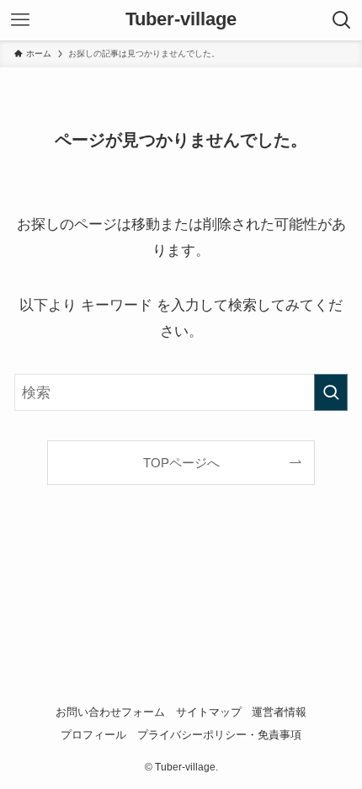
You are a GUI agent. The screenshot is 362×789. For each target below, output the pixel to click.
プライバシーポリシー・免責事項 (219, 734)
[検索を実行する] (331, 392)
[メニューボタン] (20, 20)
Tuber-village (181, 20)
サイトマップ (209, 712)
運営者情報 (279, 712)
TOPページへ (181, 463)
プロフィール (93, 734)
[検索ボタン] (342, 20)
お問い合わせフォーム (110, 712)
